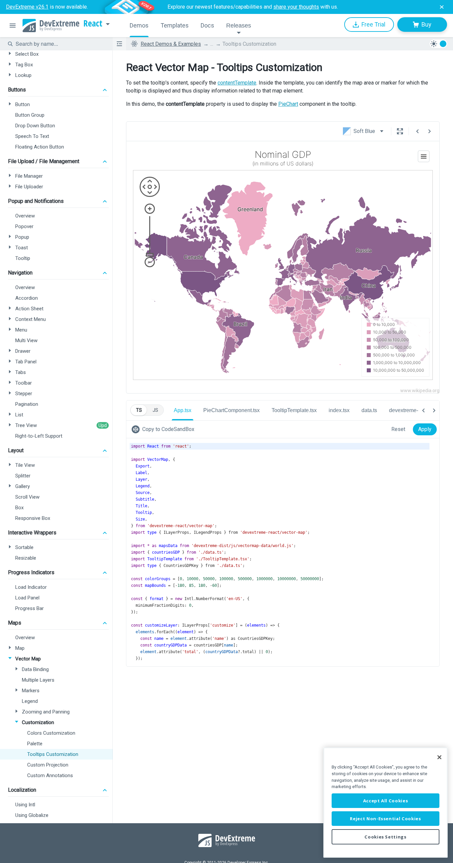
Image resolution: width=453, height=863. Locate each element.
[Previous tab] (423, 410)
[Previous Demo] (417, 131)
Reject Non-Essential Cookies (385, 819)
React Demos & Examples (171, 44)
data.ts (369, 410)
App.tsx (182, 410)
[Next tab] (434, 410)
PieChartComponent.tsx (231, 410)
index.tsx (339, 410)
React (92, 23)
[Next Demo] (429, 131)
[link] (164, 429)
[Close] (439, 757)
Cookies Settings (385, 837)
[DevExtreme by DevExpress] (51, 25)
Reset (398, 429)
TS (139, 410)
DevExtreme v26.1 (27, 7)
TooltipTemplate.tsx (294, 410)
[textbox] (60, 43)
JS (155, 410)
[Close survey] (441, 7)
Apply (424, 429)
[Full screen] (400, 131)
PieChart (288, 104)
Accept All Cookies (385, 801)
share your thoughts (296, 7)
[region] (385, 802)
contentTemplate (237, 83)
